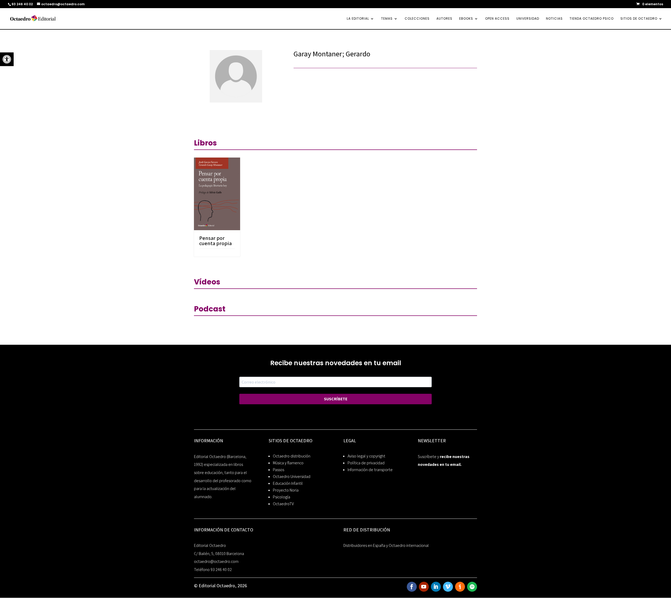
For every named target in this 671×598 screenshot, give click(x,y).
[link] (7, 59)
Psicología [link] (281, 497)
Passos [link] (278, 469)
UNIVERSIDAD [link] (527, 19)
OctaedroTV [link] (283, 504)
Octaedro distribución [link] (291, 456)
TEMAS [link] (387, 19)
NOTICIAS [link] (554, 19)
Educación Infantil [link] (288, 483)
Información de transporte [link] (370, 469)
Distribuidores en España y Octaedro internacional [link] (386, 545)
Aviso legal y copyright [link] (366, 456)
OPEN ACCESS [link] (497, 19)
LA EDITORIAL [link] (358, 19)
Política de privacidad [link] (366, 463)
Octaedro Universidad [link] (291, 476)
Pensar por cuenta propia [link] (215, 241)
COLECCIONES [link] (417, 19)
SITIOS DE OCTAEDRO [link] (638, 19)
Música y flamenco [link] (288, 463)
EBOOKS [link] (466, 19)
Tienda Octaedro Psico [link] (592, 19)
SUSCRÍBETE (335, 399)
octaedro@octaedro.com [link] (216, 561)
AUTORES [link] (444, 19)
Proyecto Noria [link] (286, 490)
